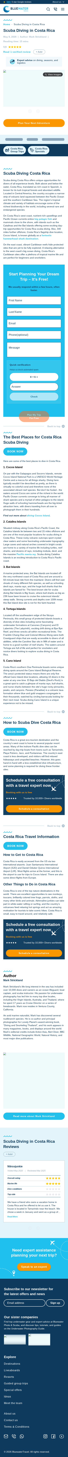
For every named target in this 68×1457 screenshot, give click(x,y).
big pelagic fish (43, 219)
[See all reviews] (4, 2)
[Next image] (38, 111)
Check (34, 396)
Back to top (53, 426)
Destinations (12, 1363)
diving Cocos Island (38, 515)
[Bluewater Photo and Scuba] (15, 1340)
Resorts (9, 1376)
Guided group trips (16, 1383)
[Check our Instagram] (45, 1436)
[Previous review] (30, 1228)
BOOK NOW (15, 451)
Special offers (13, 1390)
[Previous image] (30, 111)
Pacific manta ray (26, 554)
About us (56, 2)
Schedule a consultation (34, 808)
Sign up (55, 1303)
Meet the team (13, 1403)
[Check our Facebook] (53, 1436)
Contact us (11, 1420)
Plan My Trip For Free (34, 416)
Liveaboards (12, 1370)
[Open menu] (62, 9)
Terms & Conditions (16, 1426)
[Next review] (38, 1228)
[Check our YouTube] (61, 1436)
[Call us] (14, 1436)
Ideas (7, 1396)
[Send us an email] (6, 1436)
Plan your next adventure (34, 123)
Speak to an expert (34, 1266)
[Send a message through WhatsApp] (22, 1436)
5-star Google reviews (19, 2)
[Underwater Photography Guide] (39, 1339)
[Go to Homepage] (15, 9)
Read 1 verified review (17, 52)
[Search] (48, 9)
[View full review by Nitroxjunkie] (34, 1191)
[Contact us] (55, 9)
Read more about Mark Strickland (34, 1116)
